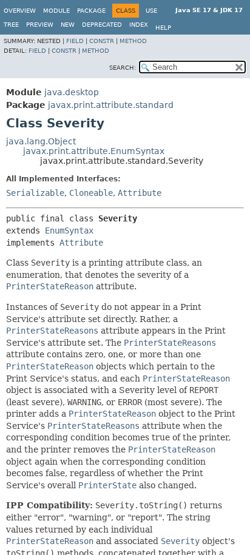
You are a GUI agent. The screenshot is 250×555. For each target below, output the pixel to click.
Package (91, 10)
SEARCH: (122, 67)
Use (151, 10)
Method (133, 41)
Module (56, 10)
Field (75, 41)
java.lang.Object (41, 141)
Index (138, 24)
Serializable (35, 193)
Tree (11, 24)
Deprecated (102, 24)
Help (163, 27)
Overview (20, 10)
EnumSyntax (69, 230)
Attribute (139, 193)
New (68, 24)
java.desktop (71, 92)
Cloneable (91, 193)
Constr (101, 41)
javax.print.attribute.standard (111, 105)
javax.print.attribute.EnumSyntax (93, 151)
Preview (39, 24)
